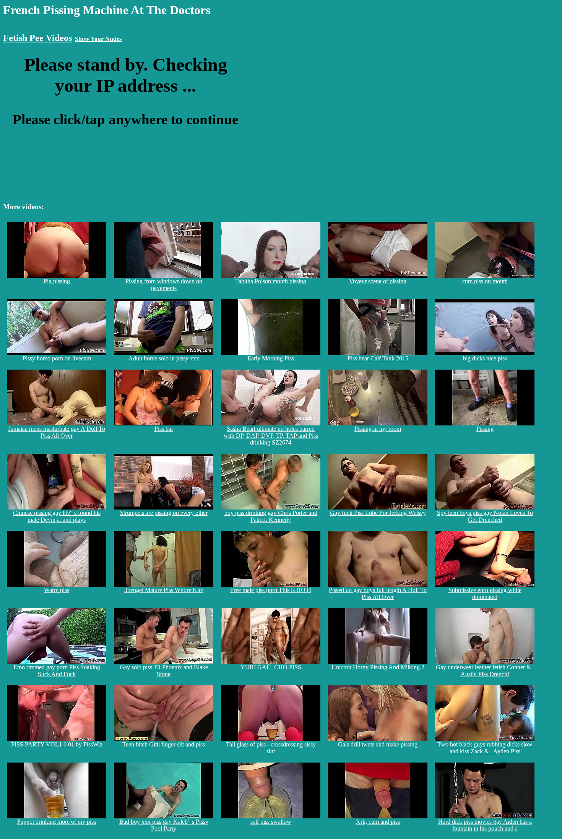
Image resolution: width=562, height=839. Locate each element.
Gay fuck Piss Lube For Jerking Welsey (378, 513)
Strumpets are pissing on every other (164, 513)
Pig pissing (57, 281)
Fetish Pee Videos (37, 38)
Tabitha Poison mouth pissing (270, 281)
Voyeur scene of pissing (377, 281)
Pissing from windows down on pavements (163, 284)
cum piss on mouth (485, 281)
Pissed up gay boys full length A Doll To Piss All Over (378, 593)
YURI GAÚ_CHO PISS (270, 667)
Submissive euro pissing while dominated (484, 593)
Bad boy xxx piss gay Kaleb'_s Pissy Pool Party (163, 825)
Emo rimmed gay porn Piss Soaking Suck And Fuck (56, 670)
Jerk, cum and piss (378, 821)
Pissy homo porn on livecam (57, 358)
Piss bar (163, 428)
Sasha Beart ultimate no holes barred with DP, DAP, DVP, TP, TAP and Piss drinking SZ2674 (271, 435)
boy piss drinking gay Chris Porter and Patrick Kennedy (270, 516)
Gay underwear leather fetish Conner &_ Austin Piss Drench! (485, 670)
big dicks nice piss (485, 358)
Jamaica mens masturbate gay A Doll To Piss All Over (56, 432)
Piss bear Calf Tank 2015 (378, 358)
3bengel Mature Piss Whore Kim (163, 590)
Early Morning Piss (270, 358)
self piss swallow (270, 821)
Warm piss (56, 590)
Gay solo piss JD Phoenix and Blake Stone (164, 670)
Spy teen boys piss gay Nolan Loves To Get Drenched (485, 516)
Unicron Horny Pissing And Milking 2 (377, 667)
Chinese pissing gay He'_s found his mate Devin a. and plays (57, 516)
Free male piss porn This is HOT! (270, 590)
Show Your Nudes (98, 39)
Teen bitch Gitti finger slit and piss (163, 744)
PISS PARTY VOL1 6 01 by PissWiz (56, 744)
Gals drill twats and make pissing (377, 744)
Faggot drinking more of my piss (56, 821)
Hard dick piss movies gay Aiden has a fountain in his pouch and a (485, 825)
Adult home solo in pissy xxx (163, 358)
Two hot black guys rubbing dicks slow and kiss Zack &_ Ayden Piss (485, 748)
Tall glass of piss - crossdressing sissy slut (271, 748)
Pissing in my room (377, 428)
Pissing (485, 428)
